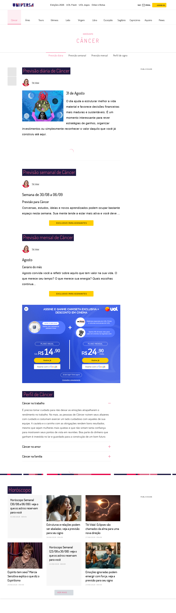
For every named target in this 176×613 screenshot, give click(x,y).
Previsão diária (56, 55)
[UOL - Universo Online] (35, 5)
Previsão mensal (99, 55)
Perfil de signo (120, 55)
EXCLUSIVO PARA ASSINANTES (71, 223)
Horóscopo (88, 34)
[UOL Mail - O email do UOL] (146, 5)
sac (139, 5)
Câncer (88, 40)
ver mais (62, 592)
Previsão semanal (77, 55)
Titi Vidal (35, 83)
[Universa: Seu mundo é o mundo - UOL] (23, 5)
